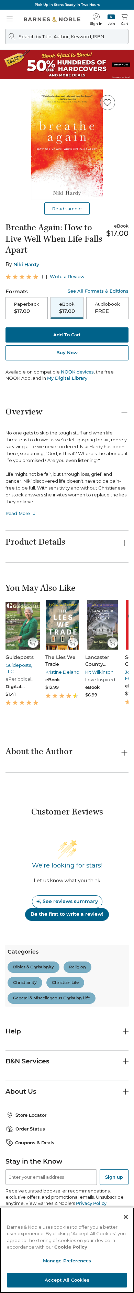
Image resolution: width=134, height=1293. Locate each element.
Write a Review (67, 276)
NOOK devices (77, 372)
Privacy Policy (91, 1203)
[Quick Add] (33, 643)
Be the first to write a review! (67, 914)
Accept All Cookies (67, 1280)
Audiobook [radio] (107, 307)
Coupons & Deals (34, 1142)
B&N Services (27, 1061)
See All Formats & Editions (98, 291)
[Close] (125, 1216)
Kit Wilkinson (99, 672)
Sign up (114, 1177)
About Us (20, 1091)
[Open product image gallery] (67, 145)
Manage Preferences (67, 1260)
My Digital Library (67, 378)
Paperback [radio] (26, 307)
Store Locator (30, 1115)
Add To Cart (67, 334)
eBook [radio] (67, 307)
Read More (17, 513)
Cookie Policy (70, 1247)
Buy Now (67, 352)
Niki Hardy (26, 264)
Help (13, 1031)
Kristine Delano (62, 672)
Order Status (30, 1129)
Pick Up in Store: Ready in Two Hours (67, 4)
